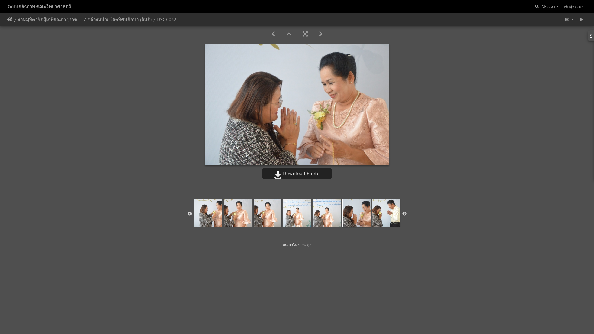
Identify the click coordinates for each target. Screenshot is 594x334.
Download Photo (301, 173)
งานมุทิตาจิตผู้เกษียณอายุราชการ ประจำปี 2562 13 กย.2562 (50, 19)
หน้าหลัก (10, 19)
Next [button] (404, 214)
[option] (208, 213)
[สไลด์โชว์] (581, 19)
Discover (548, 6)
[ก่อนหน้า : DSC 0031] (273, 34)
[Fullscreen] (305, 34)
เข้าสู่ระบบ (572, 6)
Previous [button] (189, 214)
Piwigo (305, 244)
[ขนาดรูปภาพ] (569, 19)
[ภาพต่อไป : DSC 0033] (320, 34)
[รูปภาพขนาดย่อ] (289, 34)
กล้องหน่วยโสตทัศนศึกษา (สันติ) (119, 19)
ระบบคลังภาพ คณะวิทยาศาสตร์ (39, 6)
